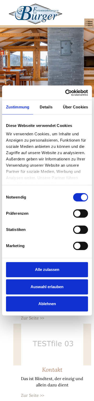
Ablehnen (47, 303)
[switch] (80, 213)
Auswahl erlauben (47, 286)
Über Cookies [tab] (75, 107)
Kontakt (52, 369)
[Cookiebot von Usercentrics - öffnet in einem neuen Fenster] (66, 92)
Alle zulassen (47, 269)
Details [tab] (46, 107)
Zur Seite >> (32, 318)
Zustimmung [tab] (17, 107)
